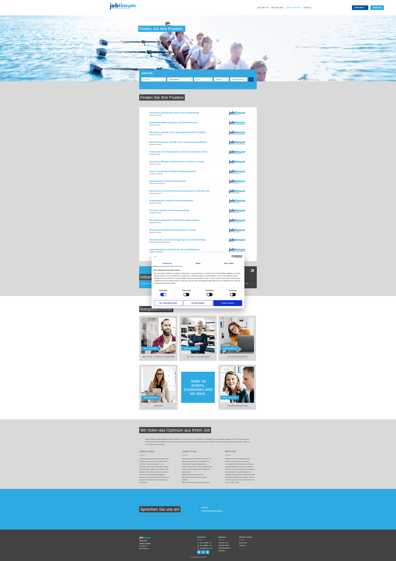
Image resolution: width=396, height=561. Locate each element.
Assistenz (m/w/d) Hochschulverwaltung (169, 210)
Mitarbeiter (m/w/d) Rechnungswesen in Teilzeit (172, 230)
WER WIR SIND (277, 8)
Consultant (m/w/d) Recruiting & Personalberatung (174, 113)
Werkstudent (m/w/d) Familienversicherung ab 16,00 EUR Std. (179, 191)
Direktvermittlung (237, 79)
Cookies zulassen (227, 303)
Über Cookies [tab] (229, 263)
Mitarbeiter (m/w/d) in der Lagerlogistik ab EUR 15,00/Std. (177, 132)
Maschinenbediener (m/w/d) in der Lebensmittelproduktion (178, 142)
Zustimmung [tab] (167, 263)
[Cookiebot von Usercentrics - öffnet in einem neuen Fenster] (233, 256)
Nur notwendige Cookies (168, 303)
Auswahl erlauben (198, 303)
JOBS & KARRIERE (293, 8)
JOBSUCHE (377, 8)
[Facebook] (199, 552)
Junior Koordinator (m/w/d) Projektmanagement (172, 171)
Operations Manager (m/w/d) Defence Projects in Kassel (176, 161)
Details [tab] (198, 263)
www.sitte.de (143, 540)
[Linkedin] (207, 552)
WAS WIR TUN (263, 8)
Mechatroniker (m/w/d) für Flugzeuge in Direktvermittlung (177, 240)
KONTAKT (307, 8)
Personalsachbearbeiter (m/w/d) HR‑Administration (174, 220)
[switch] (186, 294)
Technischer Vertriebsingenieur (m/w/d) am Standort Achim (178, 152)
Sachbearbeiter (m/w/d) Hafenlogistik (167, 181)
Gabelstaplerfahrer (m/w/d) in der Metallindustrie (173, 122)
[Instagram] (203, 552)
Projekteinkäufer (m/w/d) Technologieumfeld (171, 200)
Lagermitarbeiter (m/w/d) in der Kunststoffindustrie (174, 249)
